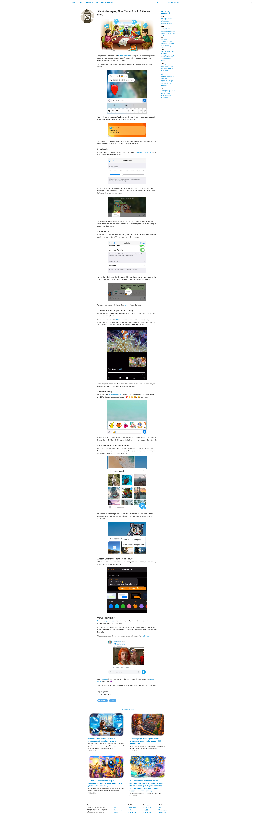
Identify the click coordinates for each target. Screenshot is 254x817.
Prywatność (118, 810)
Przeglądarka (132, 812)
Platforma (161, 805)
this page (104, 679)
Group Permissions (144, 152)
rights (126, 305)
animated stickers (114, 395)
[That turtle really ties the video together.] (127, 483)
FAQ (81, 2)
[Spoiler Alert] (127, 417)
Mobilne (131, 805)
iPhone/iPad (132, 807)
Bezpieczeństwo (107, 2)
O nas (116, 805)
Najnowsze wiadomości (165, 12)
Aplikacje (89, 2)
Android (130, 810)
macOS (145, 810)
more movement (124, 56)
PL (158, 2)
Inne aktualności (127, 709)
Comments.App (102, 621)
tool (113, 621)
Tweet (112, 700)
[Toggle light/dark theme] (251, 2)
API (97, 2)
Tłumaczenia (162, 810)
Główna (74, 2)
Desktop (146, 805)
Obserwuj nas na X (172, 2)
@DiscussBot (147, 636)
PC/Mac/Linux (147, 807)
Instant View (162, 812)
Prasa (116, 812)
